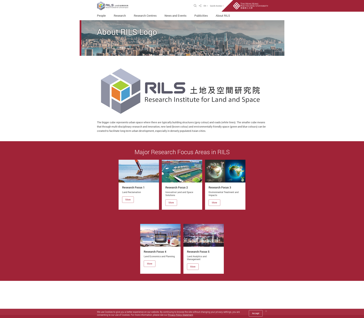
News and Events (175, 15)
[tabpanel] (138, 185)
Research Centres (145, 15)
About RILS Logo (123, 24)
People (101, 15)
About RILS (223, 15)
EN (205, 6)
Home (99, 24)
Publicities (201, 15)
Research (120, 15)
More (128, 199)
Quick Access (216, 6)
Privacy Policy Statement (180, 314)
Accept (255, 313)
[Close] (266, 311)
